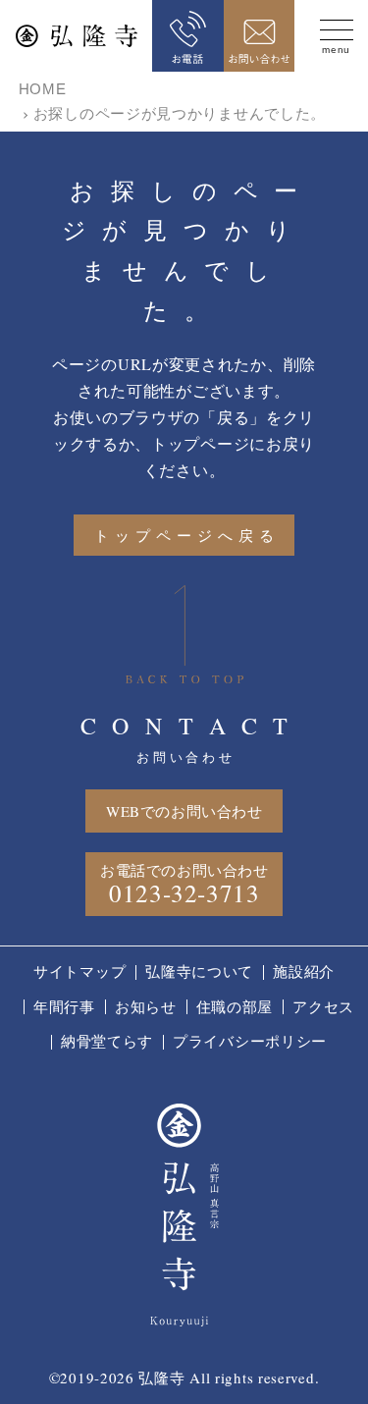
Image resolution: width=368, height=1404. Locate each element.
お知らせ (146, 1006)
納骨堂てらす (107, 1041)
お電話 (188, 36)
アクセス (323, 1006)
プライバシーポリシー (250, 1041)
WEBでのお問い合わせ (184, 811)
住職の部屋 (235, 1006)
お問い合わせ (259, 36)
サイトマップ (79, 971)
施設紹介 (304, 971)
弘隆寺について (199, 971)
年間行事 (64, 1006)
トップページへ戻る (187, 535)
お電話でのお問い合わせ (184, 884)
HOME (43, 89)
